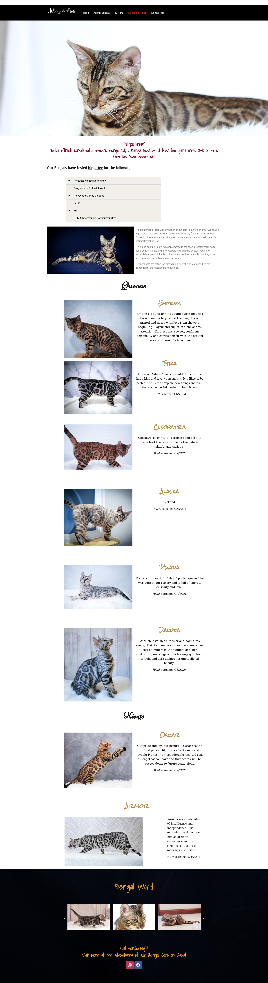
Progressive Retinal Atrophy (90, 188)
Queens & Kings (137, 12)
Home (85, 12)
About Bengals (102, 12)
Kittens (119, 12)
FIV (75, 210)
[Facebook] (138, 965)
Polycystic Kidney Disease (89, 195)
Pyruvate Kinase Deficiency (90, 180)
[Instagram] (130, 965)
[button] (113, 181)
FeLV (77, 203)
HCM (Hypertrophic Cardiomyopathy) (95, 218)
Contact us (157, 12)
